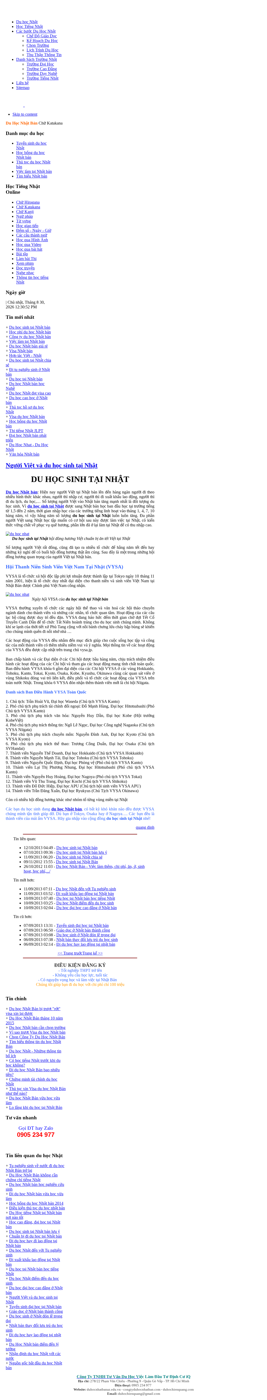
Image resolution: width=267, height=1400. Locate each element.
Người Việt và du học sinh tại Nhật (52, 465)
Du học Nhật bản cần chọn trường (37, 1027)
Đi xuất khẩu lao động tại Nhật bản (85, 893)
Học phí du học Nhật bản (30, 332)
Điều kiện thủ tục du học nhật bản (37, 1208)
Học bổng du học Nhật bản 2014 (36, 1203)
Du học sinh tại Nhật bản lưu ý (81, 852)
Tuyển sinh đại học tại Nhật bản (82, 925)
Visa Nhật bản (21, 351)
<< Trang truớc (70, 953)
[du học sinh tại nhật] (17, 534)
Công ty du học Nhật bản (30, 336)
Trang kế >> (92, 953)
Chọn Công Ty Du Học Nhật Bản (37, 1037)
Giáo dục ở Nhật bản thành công (83, 930)
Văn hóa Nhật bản (24, 454)
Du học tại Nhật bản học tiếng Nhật (85, 898)
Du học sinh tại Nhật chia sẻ (79, 857)
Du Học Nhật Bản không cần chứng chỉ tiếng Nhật (32, 1177)
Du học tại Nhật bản (26, 379)
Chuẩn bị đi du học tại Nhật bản (35, 1236)
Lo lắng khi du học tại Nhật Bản (35, 1107)
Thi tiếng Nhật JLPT (26, 430)
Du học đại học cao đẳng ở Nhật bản (86, 907)
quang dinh (145, 827)
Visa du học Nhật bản (27, 416)
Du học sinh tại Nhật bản (29, 327)
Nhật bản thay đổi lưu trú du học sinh (87, 939)
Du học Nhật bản (22, 492)
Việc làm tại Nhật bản (27, 341)
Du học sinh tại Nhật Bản (77, 862)
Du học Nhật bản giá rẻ (28, 346)
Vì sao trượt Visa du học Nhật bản (37, 1032)
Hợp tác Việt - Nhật (25, 355)
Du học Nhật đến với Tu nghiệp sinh (86, 889)
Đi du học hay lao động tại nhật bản (85, 944)
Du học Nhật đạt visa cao (30, 393)
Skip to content (25, 114)
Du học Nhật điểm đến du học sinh (85, 903)
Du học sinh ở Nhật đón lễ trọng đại (86, 935)
